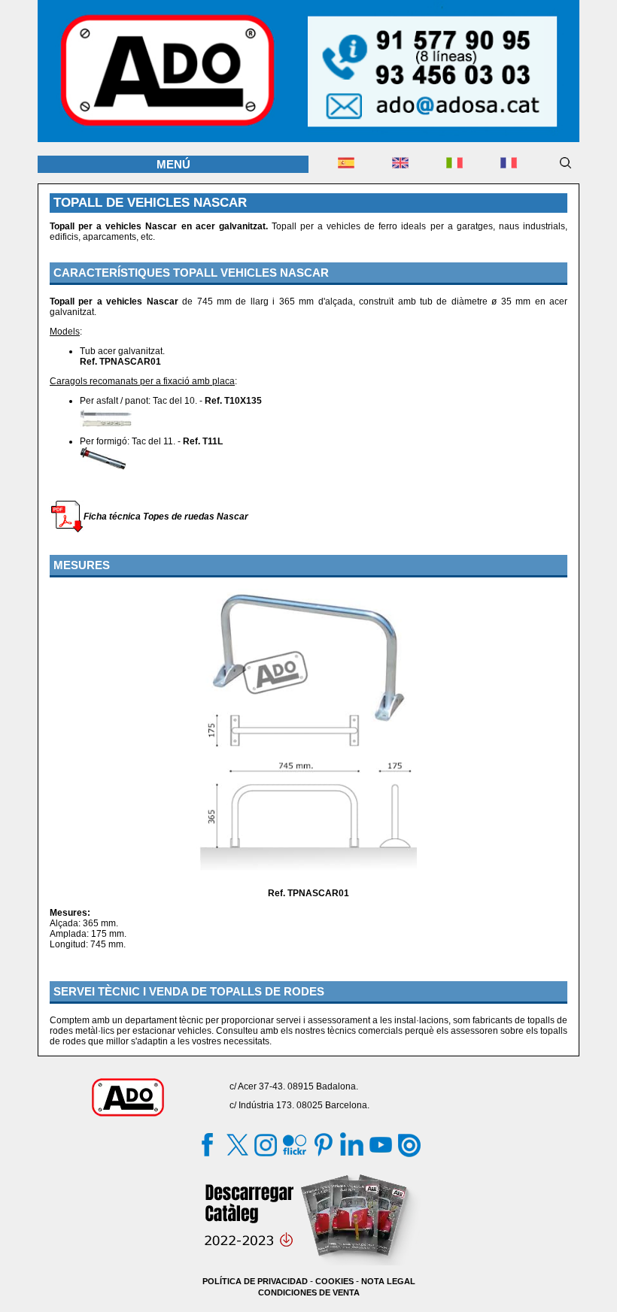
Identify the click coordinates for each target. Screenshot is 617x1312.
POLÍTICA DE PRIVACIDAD (255, 1281)
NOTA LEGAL (388, 1281)
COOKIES (334, 1281)
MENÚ (173, 164)
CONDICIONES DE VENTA (309, 1292)
